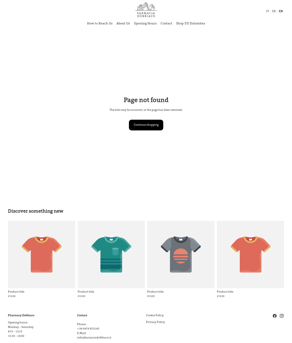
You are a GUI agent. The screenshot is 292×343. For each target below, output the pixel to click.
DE (274, 11)
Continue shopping (146, 125)
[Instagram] (281, 315)
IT (267, 11)
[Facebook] (274, 315)
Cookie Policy (155, 315)
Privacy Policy (155, 322)
